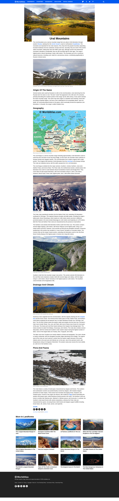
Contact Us (20, 482)
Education (57, 1)
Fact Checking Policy (41, 482)
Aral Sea (69, 161)
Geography (48, 1)
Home (16, 482)
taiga (70, 394)
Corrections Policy (51, 482)
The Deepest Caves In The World (70, 467)
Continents (30, 1)
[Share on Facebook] (37, 409)
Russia (40, 44)
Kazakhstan (76, 44)
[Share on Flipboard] (34, 409)
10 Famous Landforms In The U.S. (71, 431)
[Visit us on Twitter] (21, 486)
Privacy (25, 482)
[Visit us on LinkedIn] (27, 486)
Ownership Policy (59, 482)
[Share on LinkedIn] (45, 409)
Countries (39, 1)
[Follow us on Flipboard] (16, 486)
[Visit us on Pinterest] (24, 486)
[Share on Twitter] (39, 409)
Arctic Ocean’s (56, 44)
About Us (34, 482)
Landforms (28, 417)
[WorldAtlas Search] (103, 1)
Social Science (68, 1)
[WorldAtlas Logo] (20, 2)
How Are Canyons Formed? (46, 449)
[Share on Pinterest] (42, 409)
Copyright (29, 482)
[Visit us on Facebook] (18, 486)
